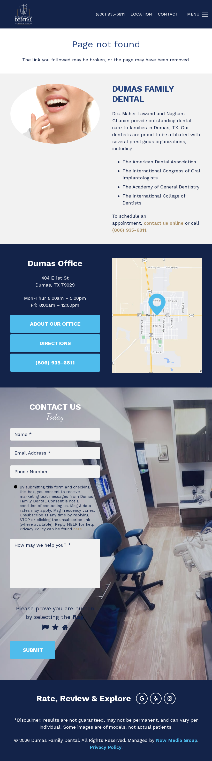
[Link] (23, 14)
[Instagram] (170, 698)
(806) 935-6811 (129, 230)
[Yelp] (156, 698)
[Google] (142, 698)
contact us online (164, 223)
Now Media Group (176, 740)
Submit (33, 650)
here (77, 529)
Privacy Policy (106, 747)
